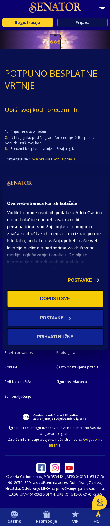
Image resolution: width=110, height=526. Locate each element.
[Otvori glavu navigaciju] (102, 7)
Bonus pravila (64, 159)
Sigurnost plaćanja (71, 381)
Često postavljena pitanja (77, 367)
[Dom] (55, 7)
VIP (75, 521)
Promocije (46, 521)
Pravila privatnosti (20, 352)
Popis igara (65, 352)
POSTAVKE (80, 280)
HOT (98, 521)
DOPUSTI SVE (55, 298)
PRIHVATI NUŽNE (55, 337)
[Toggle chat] (99, 502)
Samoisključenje (18, 396)
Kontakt (11, 367)
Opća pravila (39, 159)
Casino (14, 521)
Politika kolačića (18, 381)
